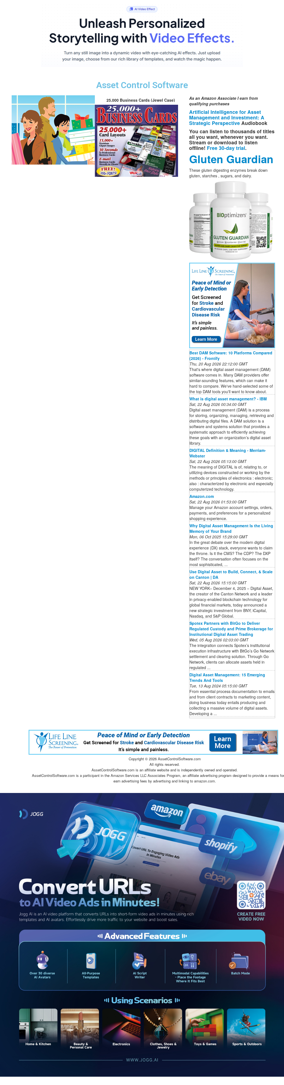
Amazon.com (201, 496)
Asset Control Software (142, 85)
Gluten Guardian (231, 159)
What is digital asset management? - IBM (228, 398)
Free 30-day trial (226, 147)
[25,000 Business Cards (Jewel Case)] (53, 129)
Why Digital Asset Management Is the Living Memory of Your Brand (231, 528)
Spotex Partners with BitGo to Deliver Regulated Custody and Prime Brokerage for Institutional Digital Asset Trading (231, 628)
